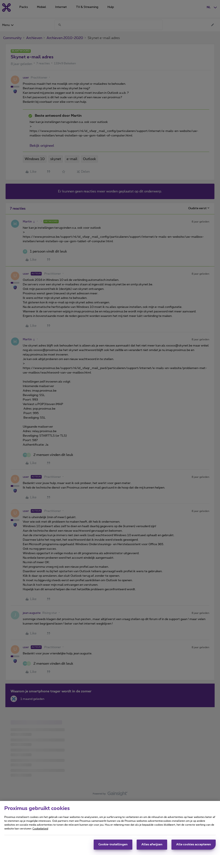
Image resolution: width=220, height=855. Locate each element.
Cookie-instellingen (113, 844)
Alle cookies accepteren (193, 844)
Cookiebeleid (40, 828)
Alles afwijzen (151, 844)
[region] (110, 828)
